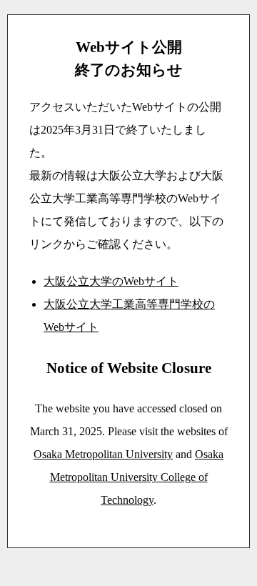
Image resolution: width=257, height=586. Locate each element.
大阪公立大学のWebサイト (111, 281)
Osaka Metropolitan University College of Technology (137, 477)
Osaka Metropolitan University (103, 454)
